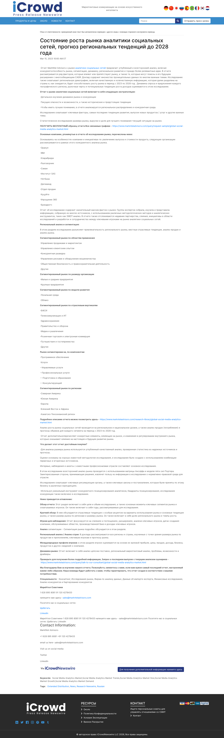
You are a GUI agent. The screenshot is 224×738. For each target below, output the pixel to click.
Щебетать (45, 608)
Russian (100, 686)
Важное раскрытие (93, 722)
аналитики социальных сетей (90, 68)
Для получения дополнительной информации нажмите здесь (150, 669)
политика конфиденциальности (100, 713)
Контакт (137, 715)
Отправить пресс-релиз (196, 21)
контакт (70, 21)
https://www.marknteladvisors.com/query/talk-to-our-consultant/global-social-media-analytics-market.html (93, 562)
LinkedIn (44, 613)
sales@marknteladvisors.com (77, 597)
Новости (56, 21)
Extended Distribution (58, 686)
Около (43, 21)
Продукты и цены (25, 21)
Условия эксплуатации (95, 717)
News (73, 686)
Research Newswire (86, 686)
